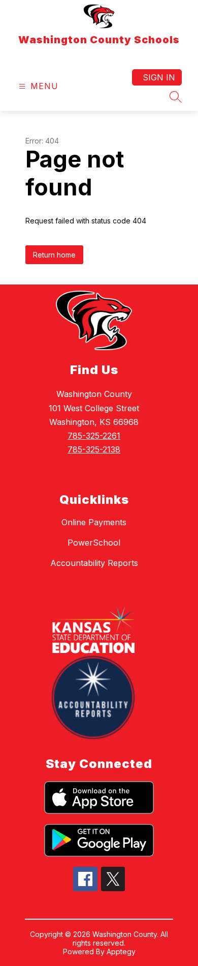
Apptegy (121, 951)
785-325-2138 (94, 449)
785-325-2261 (94, 436)
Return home (54, 254)
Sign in (159, 77)
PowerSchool (94, 542)
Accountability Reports (94, 563)
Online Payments (93, 522)
